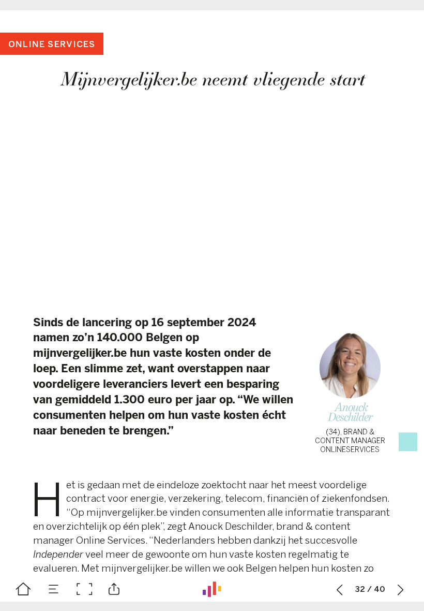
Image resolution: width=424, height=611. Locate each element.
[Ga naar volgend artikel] (400, 589)
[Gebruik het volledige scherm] (84, 589)
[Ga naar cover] (23, 589)
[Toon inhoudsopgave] (53, 589)
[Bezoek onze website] (212, 589)
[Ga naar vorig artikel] (339, 589)
